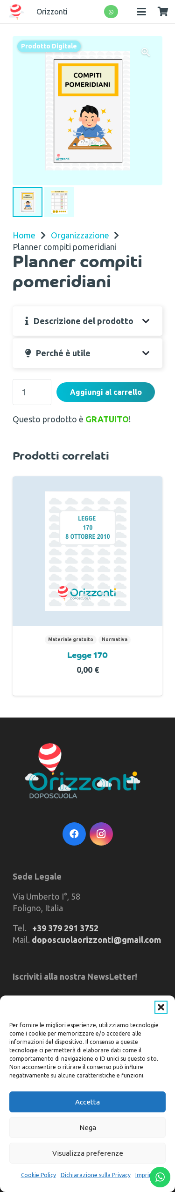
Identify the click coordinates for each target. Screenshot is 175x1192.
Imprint (144, 1175)
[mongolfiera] (16, 12)
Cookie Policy (38, 1175)
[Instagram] (101, 834)
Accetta (87, 1102)
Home (24, 235)
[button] (161, 1007)
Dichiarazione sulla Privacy (96, 1175)
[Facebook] (74, 834)
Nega (87, 1127)
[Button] (111, 12)
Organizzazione (80, 235)
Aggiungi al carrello (106, 392)
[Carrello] (163, 11)
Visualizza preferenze (87, 1153)
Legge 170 (87, 656)
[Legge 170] (87, 551)
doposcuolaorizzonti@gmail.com (96, 939)
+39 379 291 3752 (65, 928)
